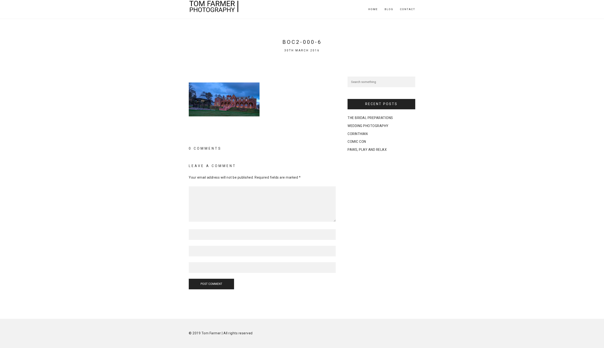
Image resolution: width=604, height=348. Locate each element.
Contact (407, 9)
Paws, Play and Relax (367, 149)
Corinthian (358, 134)
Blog (389, 9)
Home (373, 9)
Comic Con (357, 141)
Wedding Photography (368, 126)
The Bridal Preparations (370, 118)
